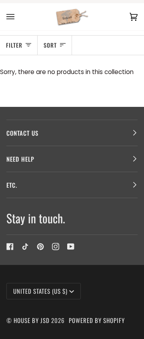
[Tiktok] (25, 246)
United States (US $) (40, 291)
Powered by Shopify (97, 320)
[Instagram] (55, 246)
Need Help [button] (20, 158)
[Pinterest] (40, 246)
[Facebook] (10, 246)
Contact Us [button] (22, 132)
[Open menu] (18, 16)
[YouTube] (70, 246)
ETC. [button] (11, 185)
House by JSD (32, 320)
